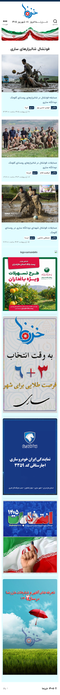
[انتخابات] (30, 364)
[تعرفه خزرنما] (30, 627)
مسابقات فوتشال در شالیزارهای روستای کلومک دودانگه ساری (32, 165)
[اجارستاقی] (30, 456)
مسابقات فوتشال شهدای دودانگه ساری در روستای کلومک (30, 230)
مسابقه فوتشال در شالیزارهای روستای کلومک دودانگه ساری (33, 100)
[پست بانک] (30, 284)
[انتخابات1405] (30, 537)
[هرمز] (30, 34)
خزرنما (45, 688)
